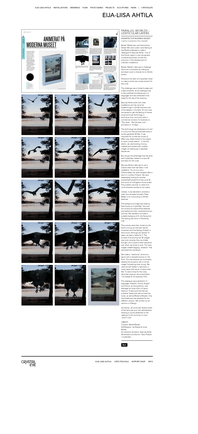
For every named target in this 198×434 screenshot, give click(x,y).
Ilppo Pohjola (121, 361)
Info (150, 361)
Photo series (96, 8)
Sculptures (122, 8)
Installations (60, 8)
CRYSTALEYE (147, 8)
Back (124, 345)
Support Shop (138, 361)
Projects (110, 8)
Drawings (75, 8)
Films (85, 8)
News (133, 8)
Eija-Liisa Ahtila (43, 8)
